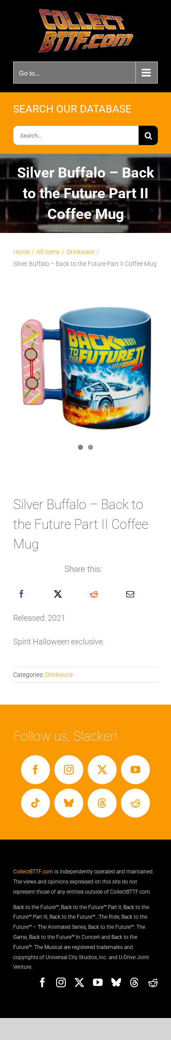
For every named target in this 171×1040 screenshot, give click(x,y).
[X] (58, 594)
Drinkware (59, 674)
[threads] (102, 803)
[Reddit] (94, 594)
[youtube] (135, 769)
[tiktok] (35, 803)
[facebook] (35, 769)
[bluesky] (68, 803)
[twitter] (102, 769)
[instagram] (68, 769)
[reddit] (135, 803)
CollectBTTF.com (33, 872)
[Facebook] (21, 594)
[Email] (130, 594)
